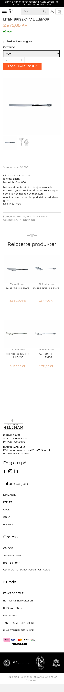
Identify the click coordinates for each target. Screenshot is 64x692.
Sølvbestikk (10, 220)
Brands (31, 217)
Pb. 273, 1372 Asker (14, 442)
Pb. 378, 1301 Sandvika (16, 454)
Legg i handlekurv (22, 66)
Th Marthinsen (26, 220)
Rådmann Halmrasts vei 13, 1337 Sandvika (27, 450)
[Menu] (4, 11)
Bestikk (21, 217)
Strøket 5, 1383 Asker (15, 439)
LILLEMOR (42, 217)
